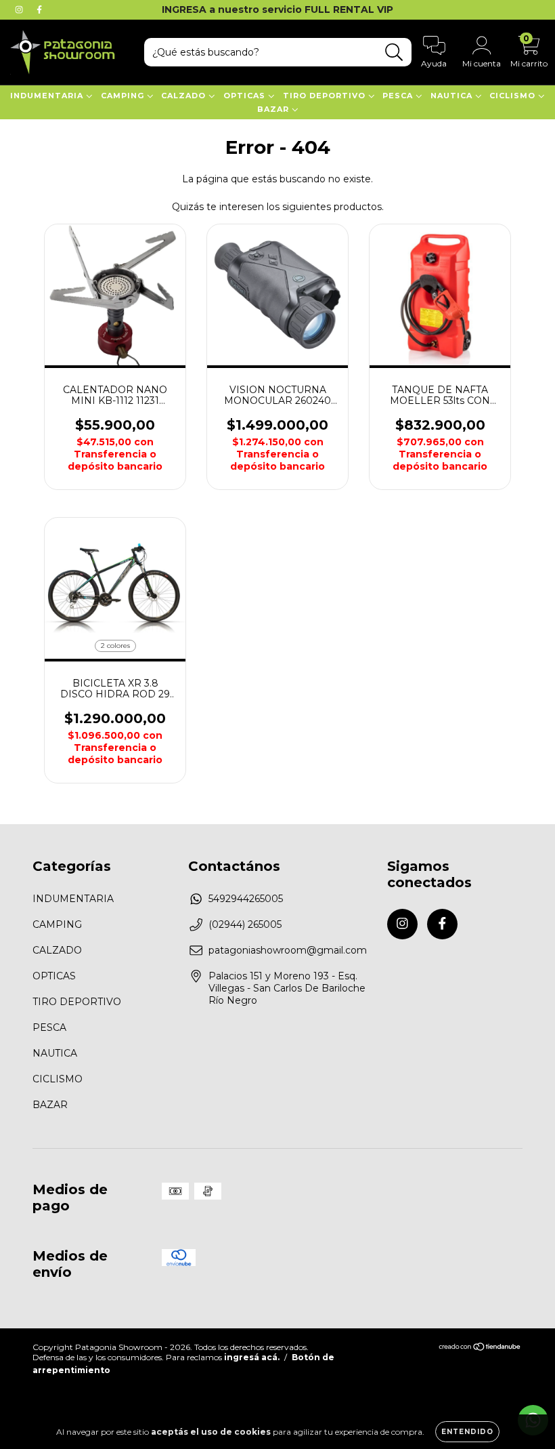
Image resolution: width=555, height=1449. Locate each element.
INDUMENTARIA (48, 95)
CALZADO (184, 95)
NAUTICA (452, 95)
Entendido (467, 1431)
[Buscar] (394, 52)
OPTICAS (245, 95)
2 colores (115, 645)
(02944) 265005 (245, 924)
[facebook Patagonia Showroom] (39, 9)
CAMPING (124, 95)
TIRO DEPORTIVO (325, 95)
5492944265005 (245, 899)
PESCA (399, 95)
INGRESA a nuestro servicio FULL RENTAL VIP (277, 9)
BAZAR (274, 109)
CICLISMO (513, 95)
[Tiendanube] (480, 1348)
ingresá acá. (252, 1357)
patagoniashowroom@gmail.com (287, 950)
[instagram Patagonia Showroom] (20, 9)
